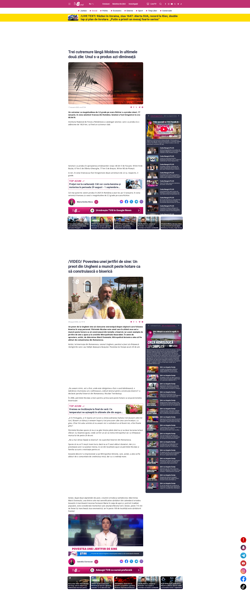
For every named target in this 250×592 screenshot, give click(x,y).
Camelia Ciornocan (85, 562)
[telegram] (139, 107)
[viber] (142, 107)
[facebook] (133, 107)
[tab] (157, 116)
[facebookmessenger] (131, 107)
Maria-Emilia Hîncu (85, 202)
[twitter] (136, 107)
